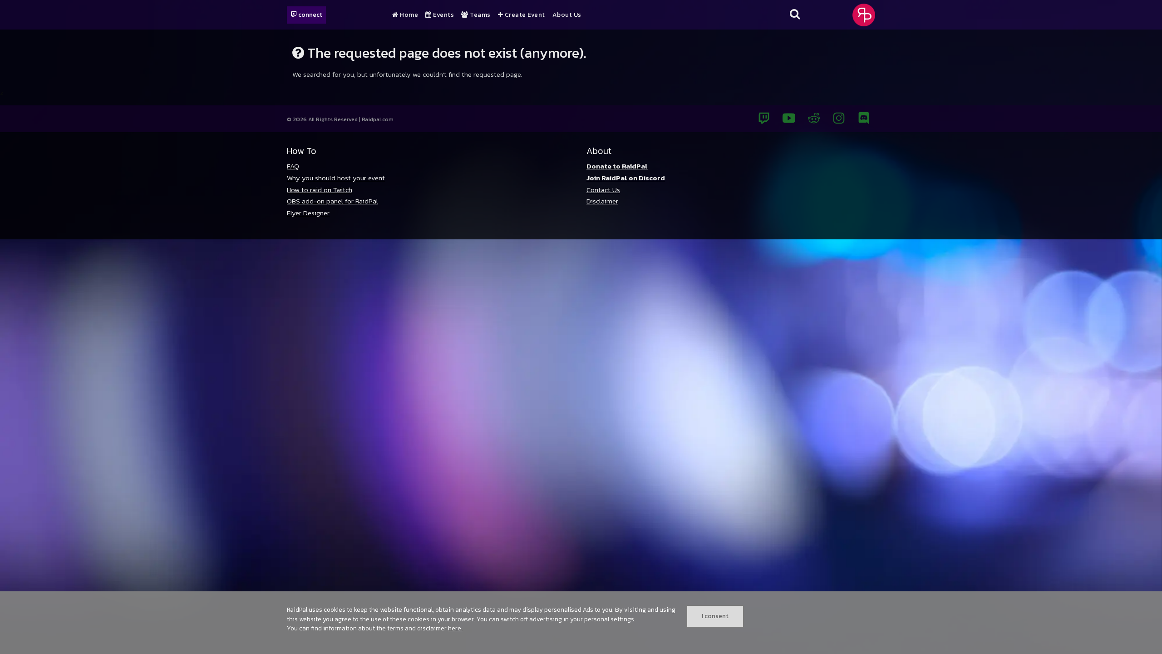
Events (443, 15)
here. (455, 628)
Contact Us (603, 189)
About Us (566, 15)
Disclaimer (602, 201)
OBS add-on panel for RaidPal (332, 201)
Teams (479, 15)
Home (408, 15)
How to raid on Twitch (319, 189)
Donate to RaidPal (617, 166)
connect (309, 14)
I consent (715, 615)
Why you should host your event (336, 178)
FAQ (293, 166)
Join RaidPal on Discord (625, 178)
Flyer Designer (308, 213)
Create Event (524, 15)
